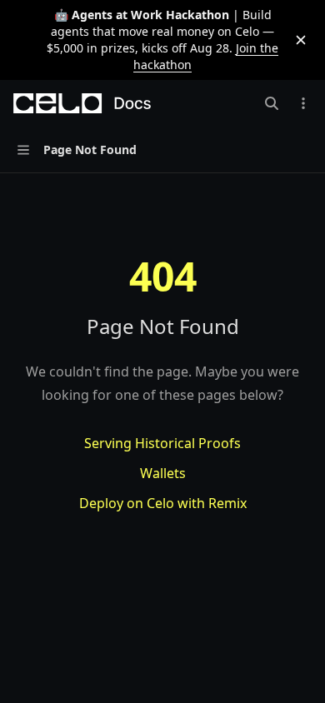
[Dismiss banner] (301, 40)
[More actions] (303, 103)
